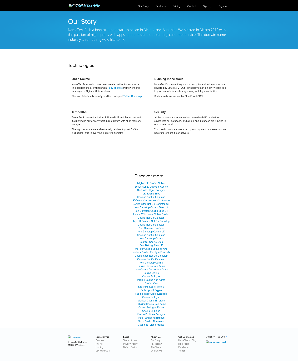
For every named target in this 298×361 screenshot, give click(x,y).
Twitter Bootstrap (132, 96)
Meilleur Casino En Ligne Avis (151, 248)
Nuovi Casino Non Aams (151, 321)
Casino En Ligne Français (151, 190)
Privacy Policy (130, 343)
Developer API (103, 350)
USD (222, 336)
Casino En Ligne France (151, 324)
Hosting (99, 347)
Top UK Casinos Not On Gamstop (151, 221)
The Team (156, 347)
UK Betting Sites (151, 193)
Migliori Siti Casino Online (151, 183)
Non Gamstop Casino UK (151, 231)
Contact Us (156, 350)
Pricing (176, 6)
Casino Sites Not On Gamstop (151, 255)
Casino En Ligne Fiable (151, 307)
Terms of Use (130, 340)
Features (100, 340)
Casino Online (151, 273)
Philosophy (156, 343)
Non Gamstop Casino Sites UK (151, 207)
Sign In (223, 6)
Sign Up (207, 6)
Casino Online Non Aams (151, 266)
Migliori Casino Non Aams (151, 279)
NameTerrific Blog (187, 340)
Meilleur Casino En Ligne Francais (151, 252)
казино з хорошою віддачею (151, 293)
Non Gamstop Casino (151, 238)
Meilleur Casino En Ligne (151, 300)
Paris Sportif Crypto (151, 290)
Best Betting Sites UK (151, 245)
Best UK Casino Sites (151, 241)
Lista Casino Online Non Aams (151, 269)
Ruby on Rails (115, 87)
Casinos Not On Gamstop (151, 197)
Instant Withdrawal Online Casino (151, 214)
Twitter (181, 350)
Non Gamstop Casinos (151, 228)
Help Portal (183, 343)
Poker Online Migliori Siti (151, 317)
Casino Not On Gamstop (151, 217)
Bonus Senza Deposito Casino (151, 186)
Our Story (143, 6)
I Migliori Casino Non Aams (151, 304)
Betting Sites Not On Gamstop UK (151, 204)
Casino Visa (151, 283)
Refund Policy (130, 347)
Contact (191, 6)
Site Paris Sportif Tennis (151, 286)
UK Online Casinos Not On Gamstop (151, 200)
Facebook (183, 347)
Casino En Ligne (151, 276)
